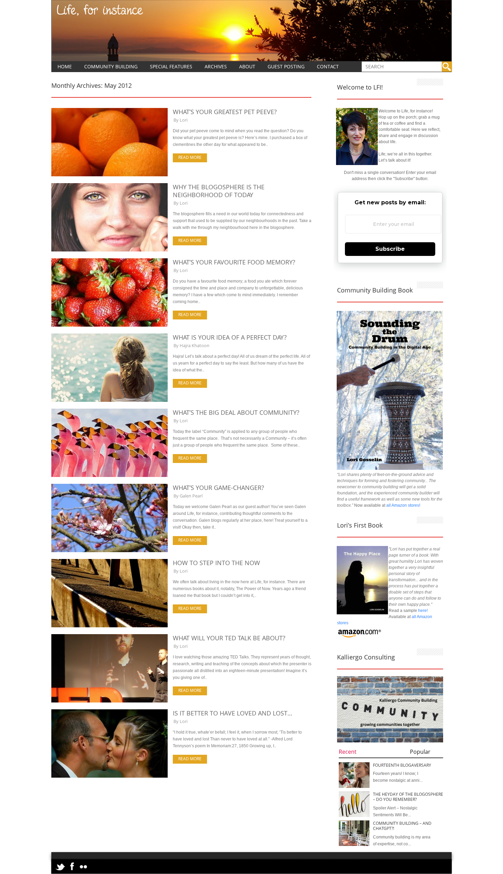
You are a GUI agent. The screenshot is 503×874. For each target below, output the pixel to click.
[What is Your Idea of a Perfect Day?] (109, 400)
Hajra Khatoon (194, 345)
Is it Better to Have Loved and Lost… (232, 713)
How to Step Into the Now (216, 563)
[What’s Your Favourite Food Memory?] (109, 325)
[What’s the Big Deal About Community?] (109, 476)
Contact (328, 66)
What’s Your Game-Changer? (218, 487)
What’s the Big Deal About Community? (236, 412)
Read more (190, 157)
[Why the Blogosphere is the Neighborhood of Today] (109, 250)
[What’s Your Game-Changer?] (109, 551)
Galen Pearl (191, 496)
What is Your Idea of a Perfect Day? (230, 337)
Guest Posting (286, 66)
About (247, 66)
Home (64, 66)
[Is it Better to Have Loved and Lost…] (109, 776)
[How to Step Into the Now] (109, 626)
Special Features (171, 66)
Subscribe (390, 249)
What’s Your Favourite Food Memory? (234, 262)
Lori (184, 120)
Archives (216, 66)
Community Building (111, 66)
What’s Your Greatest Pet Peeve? (225, 112)
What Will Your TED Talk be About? (229, 638)
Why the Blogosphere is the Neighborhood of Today (219, 191)
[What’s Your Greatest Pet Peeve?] (109, 175)
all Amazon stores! (403, 505)
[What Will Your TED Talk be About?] (109, 701)
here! (423, 611)
